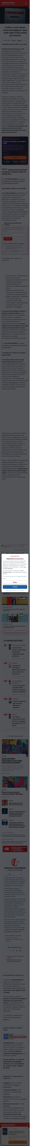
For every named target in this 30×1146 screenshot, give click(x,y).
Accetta (15, 587)
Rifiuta (15, 582)
